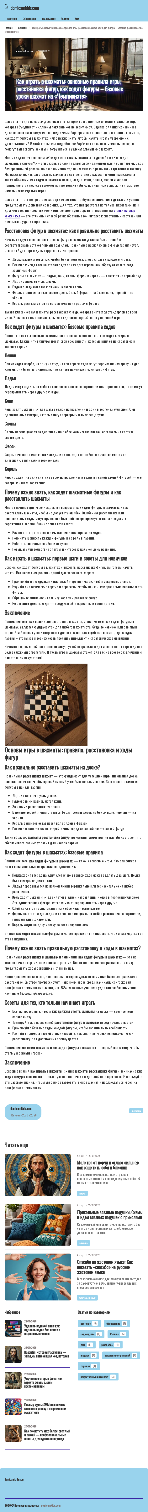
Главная (9, 28)
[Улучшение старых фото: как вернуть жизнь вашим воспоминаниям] (13, 1380)
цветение (12, 18)
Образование (29, 18)
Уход (77, 18)
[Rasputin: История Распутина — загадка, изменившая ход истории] (13, 1354)
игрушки (88, 1355)
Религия (65, 18)
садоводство (48, 18)
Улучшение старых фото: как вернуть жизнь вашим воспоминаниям (43, 1383)
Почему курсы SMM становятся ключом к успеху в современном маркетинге (45, 1409)
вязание (83, 1243)
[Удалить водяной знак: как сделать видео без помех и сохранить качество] (13, 1328)
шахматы (22, 28)
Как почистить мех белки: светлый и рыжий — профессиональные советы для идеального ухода (47, 1435)
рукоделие (109, 1345)
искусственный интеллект (97, 1377)
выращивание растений (120, 1355)
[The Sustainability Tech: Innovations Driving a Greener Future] (38, 1175)
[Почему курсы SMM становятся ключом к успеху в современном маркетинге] (13, 1406)
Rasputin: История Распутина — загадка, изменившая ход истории (46, 1354)
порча (82, 1193)
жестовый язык (87, 1298)
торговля (88, 1366)
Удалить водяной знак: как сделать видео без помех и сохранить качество (42, 1330)
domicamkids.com (51, 1505)
